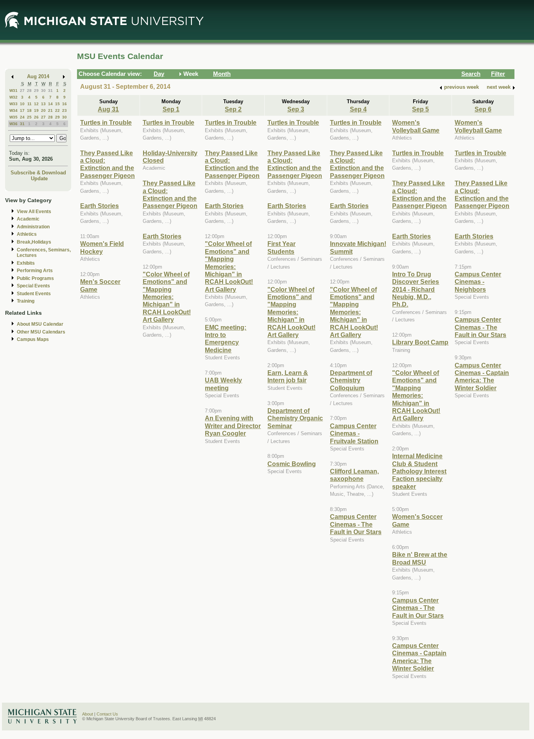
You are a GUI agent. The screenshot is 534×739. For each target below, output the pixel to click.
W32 (13, 97)
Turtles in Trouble (106, 122)
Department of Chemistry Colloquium (351, 380)
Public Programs (35, 278)
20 (43, 110)
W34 (13, 110)
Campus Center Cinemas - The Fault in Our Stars (356, 524)
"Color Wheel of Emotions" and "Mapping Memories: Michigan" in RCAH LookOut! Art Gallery (167, 297)
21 (50, 110)
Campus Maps (33, 339)
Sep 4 (358, 109)
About (87, 714)
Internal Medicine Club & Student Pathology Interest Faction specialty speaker (419, 471)
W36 (13, 124)
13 (43, 104)
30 (43, 90)
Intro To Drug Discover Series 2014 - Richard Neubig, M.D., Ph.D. (415, 289)
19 (36, 110)
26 (36, 117)
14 (50, 104)
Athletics (27, 234)
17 (22, 110)
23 (64, 110)
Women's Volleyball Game (415, 126)
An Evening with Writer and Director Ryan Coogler (233, 425)
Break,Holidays (34, 242)
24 (22, 117)
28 (29, 90)
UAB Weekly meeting (223, 384)
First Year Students (281, 247)
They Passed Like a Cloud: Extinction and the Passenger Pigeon (107, 164)
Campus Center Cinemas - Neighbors (478, 282)
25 (29, 117)
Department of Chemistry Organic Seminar (295, 418)
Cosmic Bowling (291, 463)
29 (36, 90)
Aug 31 (108, 109)
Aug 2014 (38, 76)
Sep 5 (420, 109)
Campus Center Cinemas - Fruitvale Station (354, 433)
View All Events (34, 211)
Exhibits (26, 263)
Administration (33, 227)
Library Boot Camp (420, 342)
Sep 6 (483, 109)
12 (36, 104)
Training (25, 301)
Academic (28, 219)
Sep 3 (295, 109)
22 (57, 110)
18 (29, 110)
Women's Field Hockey (102, 247)
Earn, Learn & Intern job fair (287, 376)
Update (39, 178)
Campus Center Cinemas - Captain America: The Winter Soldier (419, 657)
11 (29, 104)
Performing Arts (35, 270)
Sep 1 (171, 109)
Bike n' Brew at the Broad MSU (419, 558)
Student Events (34, 293)
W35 (13, 117)
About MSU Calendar (40, 324)
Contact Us (107, 714)
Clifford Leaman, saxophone (354, 475)
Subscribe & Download (38, 173)
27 (22, 90)
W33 (13, 104)
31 (50, 90)
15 (57, 104)
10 (22, 104)
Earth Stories (99, 205)
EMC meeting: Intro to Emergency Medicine (225, 338)
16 (64, 104)
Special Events (33, 286)
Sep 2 (233, 109)
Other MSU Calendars (41, 332)
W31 (13, 90)
